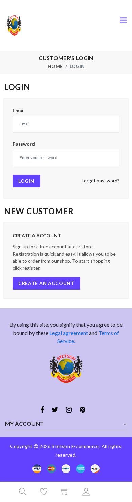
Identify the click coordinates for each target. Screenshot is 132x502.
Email (19, 110)
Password (24, 144)
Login (26, 181)
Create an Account (46, 283)
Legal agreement (68, 332)
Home (55, 66)
